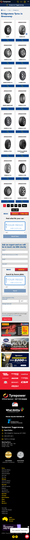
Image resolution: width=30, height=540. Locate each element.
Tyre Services (5, 490)
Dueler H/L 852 (8, 198)
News (3, 501)
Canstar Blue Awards (7, 510)
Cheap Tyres (5, 513)
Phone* (10, 254)
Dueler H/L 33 (7, 175)
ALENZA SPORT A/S (7, 82)
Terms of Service (14, 315)
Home (4, 10)
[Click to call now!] (17, 1)
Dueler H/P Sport (22, 198)
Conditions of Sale (18, 533)
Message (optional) (6, 304)
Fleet (3, 499)
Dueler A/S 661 (22, 105)
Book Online (5, 497)
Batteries (4, 488)
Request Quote (7, 319)
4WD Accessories (6, 486)
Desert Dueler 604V (8, 105)
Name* (4, 250)
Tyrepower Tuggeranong (16, 5)
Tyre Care (4, 475)
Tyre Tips (4, 477)
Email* (3, 259)
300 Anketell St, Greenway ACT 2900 (15, 433)
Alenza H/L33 (22, 59)
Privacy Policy (5, 315)
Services (4, 484)
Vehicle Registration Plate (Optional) (8, 298)
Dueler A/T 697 (22, 128)
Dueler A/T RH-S (8, 151)
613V (7, 36)
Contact (4, 495)
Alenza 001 (22, 36)
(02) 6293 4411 (9, 436)
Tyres (3, 468)
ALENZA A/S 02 (7, 59)
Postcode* (4, 264)
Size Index (4, 508)
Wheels (4, 479)
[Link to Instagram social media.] (16, 536)
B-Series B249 (22, 82)
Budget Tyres (5, 511)
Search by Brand (6, 473)
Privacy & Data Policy (10, 533)
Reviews (4, 503)
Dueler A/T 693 (8, 128)
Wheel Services (5, 492)
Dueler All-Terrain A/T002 (22, 152)
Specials (4, 493)
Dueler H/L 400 (22, 175)
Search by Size (5, 472)
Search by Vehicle (6, 470)
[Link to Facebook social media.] (13, 536)
